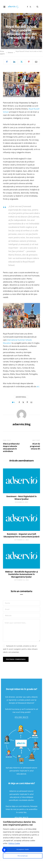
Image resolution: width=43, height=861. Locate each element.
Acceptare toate (23, 849)
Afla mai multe (21, 717)
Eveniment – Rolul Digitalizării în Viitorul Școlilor (21, 497)
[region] (21, 839)
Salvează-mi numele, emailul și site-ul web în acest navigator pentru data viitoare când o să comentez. (20, 649)
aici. (38, 386)
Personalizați (23, 856)
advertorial (21, 397)
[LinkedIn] (14, 61)
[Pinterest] (28, 61)
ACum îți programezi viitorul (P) (35, 446)
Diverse (21, 20)
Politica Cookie (14, 843)
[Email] (36, 61)
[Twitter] (21, 61)
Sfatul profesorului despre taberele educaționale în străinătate (11, 447)
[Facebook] (7, 61)
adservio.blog (17, 43)
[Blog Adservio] (14, 7)
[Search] (36, 7)
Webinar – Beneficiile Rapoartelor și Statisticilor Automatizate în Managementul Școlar (21, 574)
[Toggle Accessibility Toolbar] (4, 850)
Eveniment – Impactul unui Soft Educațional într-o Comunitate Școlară (21, 535)
